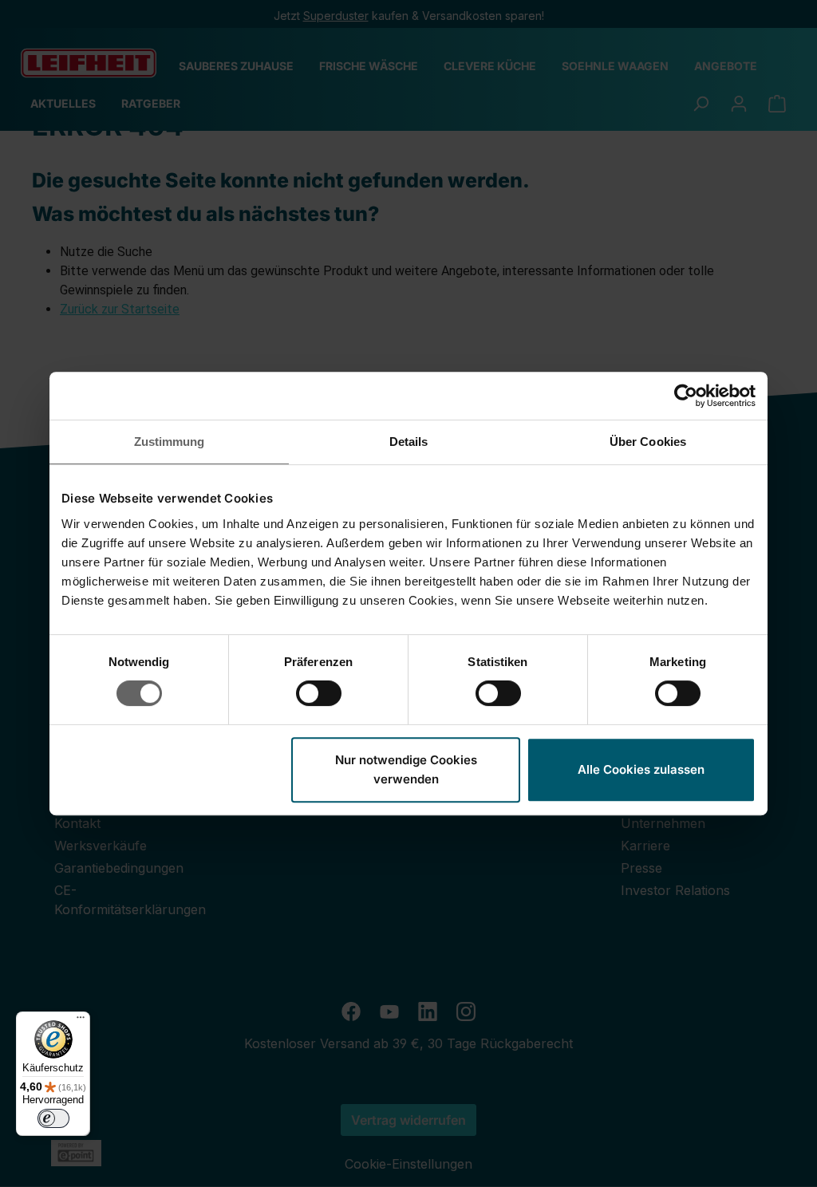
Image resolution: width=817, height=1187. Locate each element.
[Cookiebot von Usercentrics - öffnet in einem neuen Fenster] (686, 396)
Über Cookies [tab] (648, 441)
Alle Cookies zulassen (641, 769)
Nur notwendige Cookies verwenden (406, 769)
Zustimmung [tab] (169, 441)
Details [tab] (408, 441)
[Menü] (80, 1021)
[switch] (318, 693)
